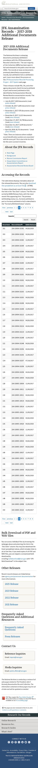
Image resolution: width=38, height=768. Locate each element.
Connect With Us (19, 739)
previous (10, 208)
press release (10, 103)
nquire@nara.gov (16, 657)
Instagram (15, 742)
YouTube (22, 742)
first (3, 208)
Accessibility (14, 750)
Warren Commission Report (17, 158)
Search (31, 8)
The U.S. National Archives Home (15, 3)
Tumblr (19, 742)
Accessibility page (22, 700)
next (7, 211)
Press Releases (12, 636)
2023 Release (11, 591)
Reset (33, 220)
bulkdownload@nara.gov (17, 559)
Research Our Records (14, 17)
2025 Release (11, 584)
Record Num (16, 225)
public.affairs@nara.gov (18, 671)
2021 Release (11, 604)
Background (11, 156)
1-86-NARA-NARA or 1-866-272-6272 (19, 760)
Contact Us (5, 750)
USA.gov (28, 752)
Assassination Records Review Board (20, 166)
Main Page (10, 153)
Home (3, 17)
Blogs (25, 742)
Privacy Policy (23, 750)
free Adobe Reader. (25, 697)
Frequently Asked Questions (14, 628)
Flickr (29, 742)
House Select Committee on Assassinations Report (17, 162)
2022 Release (11, 597)
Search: (11, 216)
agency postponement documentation (19, 576)
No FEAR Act (21, 752)
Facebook (9, 742)
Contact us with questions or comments (14, 710)
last (11, 211)
